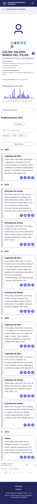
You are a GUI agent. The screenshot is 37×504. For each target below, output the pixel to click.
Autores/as (6, 135)
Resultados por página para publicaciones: (7, 464)
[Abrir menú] (32, 3)
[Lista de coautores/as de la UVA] (32, 177)
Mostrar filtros (18, 144)
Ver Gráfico (18, 124)
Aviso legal (18, 486)
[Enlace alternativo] (25, 177)
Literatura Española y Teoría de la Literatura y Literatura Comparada (17, 64)
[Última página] (31, 472)
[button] (30, 14)
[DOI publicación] (25, 215)
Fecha (21, 135)
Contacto (18, 489)
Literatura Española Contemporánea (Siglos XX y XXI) (18, 73)
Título (14, 135)
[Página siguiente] (27, 472)
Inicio (3, 9)
